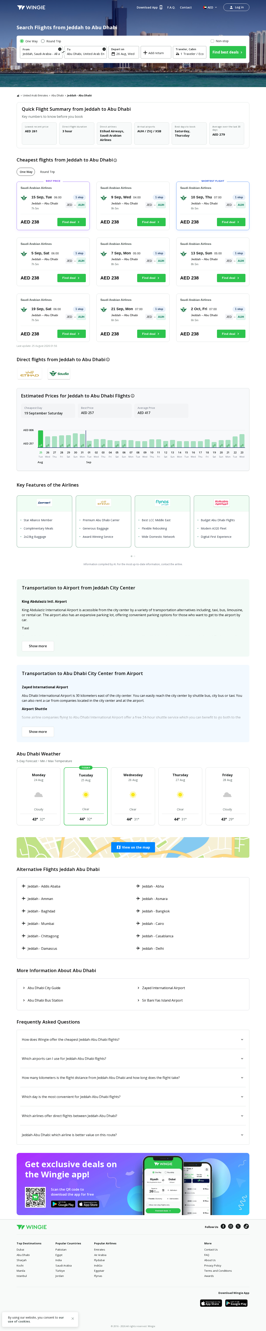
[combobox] (41, 54)
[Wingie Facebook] (223, 1227)
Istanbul (22, 1276)
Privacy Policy (212, 1265)
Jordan (59, 1276)
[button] (40, 438)
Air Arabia (100, 1255)
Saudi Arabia (63, 1265)
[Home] (18, 95)
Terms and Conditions (218, 1271)
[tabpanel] (133, 263)
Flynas (98, 1276)
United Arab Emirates (35, 95)
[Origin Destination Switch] (63, 53)
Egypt (58, 1255)
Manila (21, 1271)
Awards (209, 1276)
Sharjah (22, 1260)
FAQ (206, 1255)
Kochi (20, 1265)
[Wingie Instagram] (230, 1227)
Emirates (99, 1249)
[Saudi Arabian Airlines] (59, 373)
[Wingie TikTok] (246, 1227)
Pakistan (60, 1249)
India (58, 1260)
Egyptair (99, 1271)
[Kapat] (73, 1319)
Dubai (20, 1249)
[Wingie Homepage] (31, 7)
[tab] (26, 172)
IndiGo (98, 1265)
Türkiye (60, 1271)
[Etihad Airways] (30, 373)
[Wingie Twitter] (238, 1227)
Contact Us (211, 1249)
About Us (210, 1260)
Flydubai (99, 1260)
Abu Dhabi (57, 95)
